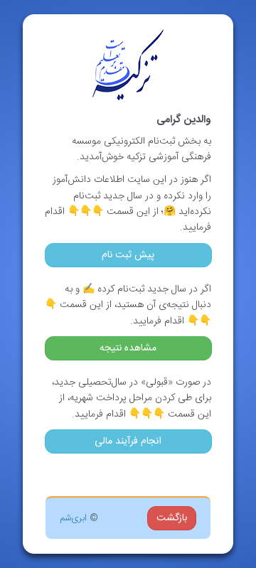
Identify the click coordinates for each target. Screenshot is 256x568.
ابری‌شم (73, 518)
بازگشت (171, 518)
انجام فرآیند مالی (128, 441)
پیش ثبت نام (128, 255)
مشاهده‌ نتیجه (128, 348)
